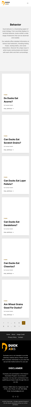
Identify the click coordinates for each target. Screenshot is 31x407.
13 (14, 326)
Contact (20, 337)
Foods (5, 94)
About (13, 334)
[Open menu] (27, 3)
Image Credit (21, 334)
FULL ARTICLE (9, 108)
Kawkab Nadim (9, 105)
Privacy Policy (12, 337)
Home (8, 334)
